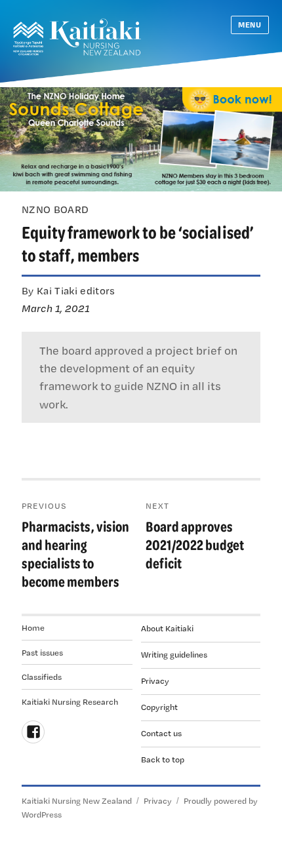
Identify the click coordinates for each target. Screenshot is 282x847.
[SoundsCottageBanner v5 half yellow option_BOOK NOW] (141, 137)
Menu (249, 25)
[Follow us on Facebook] (33, 731)
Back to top (162, 759)
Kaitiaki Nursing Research (70, 701)
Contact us (161, 733)
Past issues (42, 652)
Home (33, 627)
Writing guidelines (174, 654)
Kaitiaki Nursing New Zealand (77, 800)
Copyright (159, 706)
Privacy (155, 680)
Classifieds (42, 676)
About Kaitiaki (167, 628)
